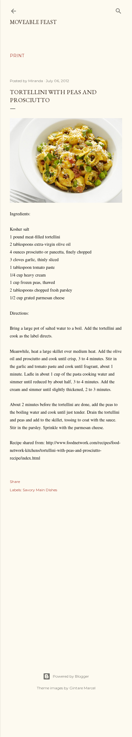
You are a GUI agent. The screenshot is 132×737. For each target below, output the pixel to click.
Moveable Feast (33, 22)
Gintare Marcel (82, 688)
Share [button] (15, 481)
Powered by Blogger (71, 676)
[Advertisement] (66, 576)
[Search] (118, 10)
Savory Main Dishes (40, 490)
